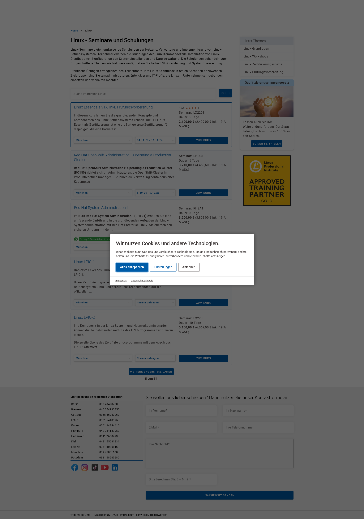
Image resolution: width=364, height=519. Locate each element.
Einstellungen (163, 267)
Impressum (121, 280)
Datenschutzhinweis (142, 280)
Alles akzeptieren (132, 267)
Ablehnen (188, 267)
